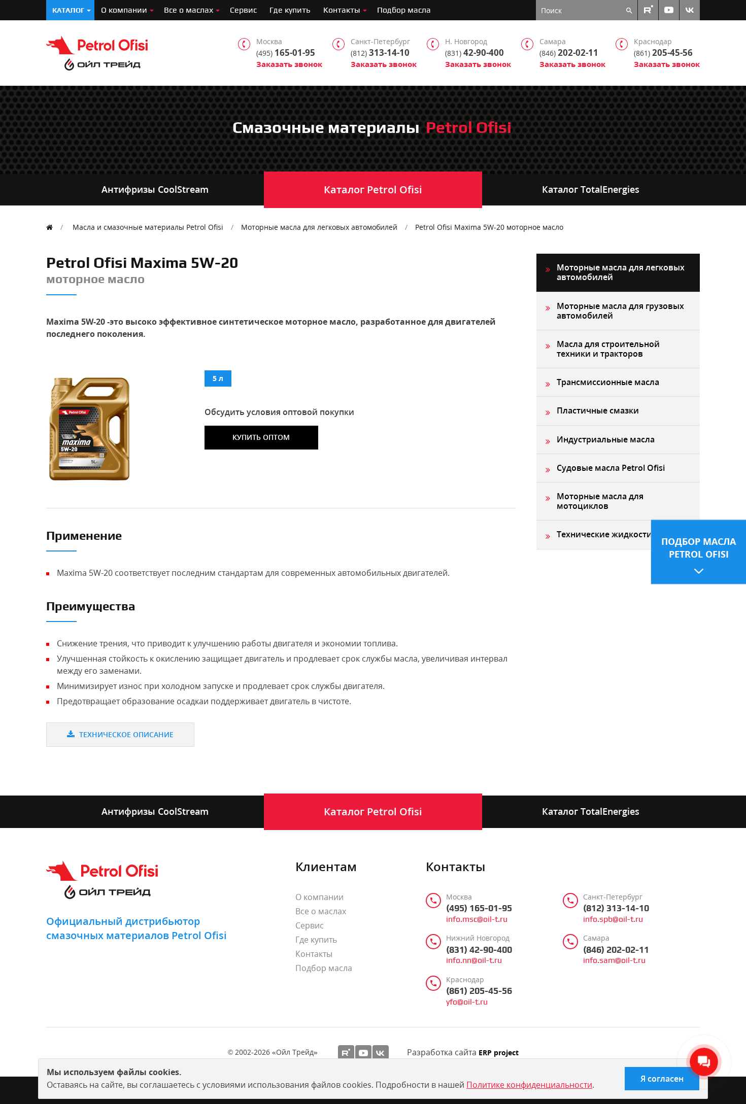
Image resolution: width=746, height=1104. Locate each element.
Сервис (243, 10)
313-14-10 (380, 53)
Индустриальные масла (606, 439)
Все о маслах (188, 10)
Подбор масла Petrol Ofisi (698, 547)
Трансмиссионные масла (608, 382)
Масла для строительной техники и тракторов (608, 348)
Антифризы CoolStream (155, 189)
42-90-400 (474, 53)
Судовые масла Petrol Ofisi (611, 467)
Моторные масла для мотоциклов (600, 501)
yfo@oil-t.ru (467, 1002)
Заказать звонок (289, 64)
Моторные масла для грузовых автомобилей (620, 310)
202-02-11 (568, 53)
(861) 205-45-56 (479, 991)
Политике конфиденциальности (529, 1084)
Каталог (68, 10)
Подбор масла (404, 10)
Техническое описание (125, 734)
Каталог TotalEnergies (590, 189)
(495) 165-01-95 (479, 908)
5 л (218, 378)
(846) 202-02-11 (616, 950)
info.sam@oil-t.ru (614, 960)
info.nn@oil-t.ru (474, 960)
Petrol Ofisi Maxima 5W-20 (489, 227)
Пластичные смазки (598, 410)
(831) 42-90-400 (479, 950)
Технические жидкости (604, 534)
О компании (124, 10)
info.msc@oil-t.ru (476, 919)
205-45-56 (663, 53)
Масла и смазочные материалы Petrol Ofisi (148, 227)
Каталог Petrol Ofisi (373, 189)
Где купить (290, 10)
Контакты (341, 10)
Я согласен (662, 1078)
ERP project (499, 1053)
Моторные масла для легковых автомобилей (319, 227)
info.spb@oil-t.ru (613, 919)
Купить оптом (261, 437)
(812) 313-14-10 (616, 908)
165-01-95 (285, 53)
